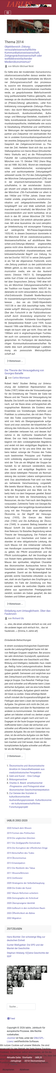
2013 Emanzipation (16, 863)
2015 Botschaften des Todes (20, 853)
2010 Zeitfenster (15, 878)
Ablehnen (24, 1069)
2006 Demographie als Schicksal (22, 898)
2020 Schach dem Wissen (19, 828)
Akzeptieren (8, 1069)
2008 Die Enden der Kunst (19, 888)
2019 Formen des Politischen (21, 833)
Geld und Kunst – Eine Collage (24, 776)
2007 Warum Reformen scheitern (22, 893)
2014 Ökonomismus (16, 858)
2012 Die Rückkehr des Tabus (21, 868)
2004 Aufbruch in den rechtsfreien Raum (26, 908)
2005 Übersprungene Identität (21, 903)
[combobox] (21, 1006)
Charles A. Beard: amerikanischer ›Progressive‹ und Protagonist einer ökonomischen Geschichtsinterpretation (29, 786)
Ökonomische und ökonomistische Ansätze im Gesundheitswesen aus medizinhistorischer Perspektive (27, 769)
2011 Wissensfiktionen (18, 873)
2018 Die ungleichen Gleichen (21, 838)
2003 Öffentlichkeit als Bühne (21, 913)
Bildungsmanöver (18, 779)
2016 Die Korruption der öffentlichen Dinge (27, 848)
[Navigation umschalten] (8, 13)
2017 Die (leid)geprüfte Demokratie (23, 843)
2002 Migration (14, 918)
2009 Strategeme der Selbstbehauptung (25, 883)
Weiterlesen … (15, 361)
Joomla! (11, 1038)
